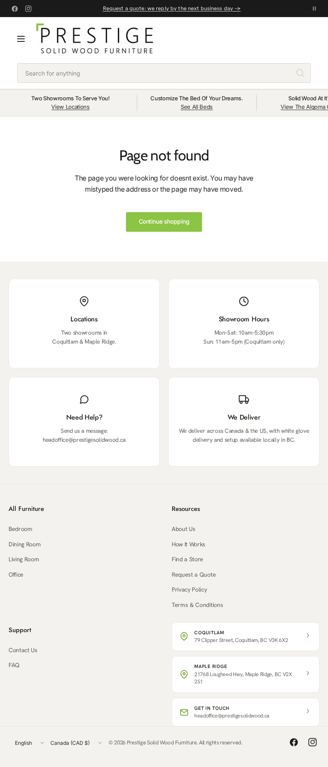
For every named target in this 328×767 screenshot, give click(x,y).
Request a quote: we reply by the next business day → (172, 8)
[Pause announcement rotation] (314, 8)
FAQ (14, 665)
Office (16, 574)
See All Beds (197, 106)
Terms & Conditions (197, 605)
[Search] (300, 73)
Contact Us (23, 650)
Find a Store (187, 559)
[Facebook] (14, 9)
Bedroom (20, 529)
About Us (183, 529)
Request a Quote (194, 574)
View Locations (70, 106)
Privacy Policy (189, 589)
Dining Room (25, 544)
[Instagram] (28, 9)
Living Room (24, 559)
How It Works (188, 544)
